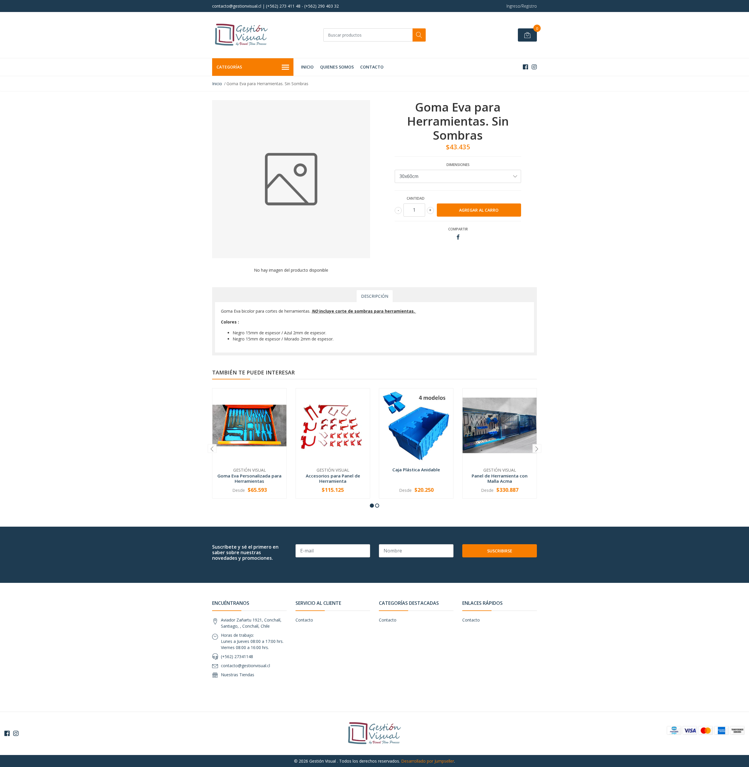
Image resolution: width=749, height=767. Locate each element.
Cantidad (416, 198)
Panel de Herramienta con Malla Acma (500, 478)
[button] (371, 506)
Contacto (372, 67)
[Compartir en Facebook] (458, 237)
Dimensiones (458, 164)
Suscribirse (499, 551)
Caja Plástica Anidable (416, 469)
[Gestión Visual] (241, 35)
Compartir (458, 229)
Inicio (307, 67)
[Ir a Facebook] (525, 67)
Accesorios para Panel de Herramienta (333, 478)
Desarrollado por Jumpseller (427, 761)
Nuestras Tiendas (237, 674)
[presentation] (212, 448)
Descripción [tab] (374, 296)
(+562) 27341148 (237, 656)
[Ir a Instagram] (534, 67)
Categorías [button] (229, 67)
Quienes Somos (337, 67)
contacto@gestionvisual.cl (245, 665)
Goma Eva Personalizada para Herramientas (249, 478)
